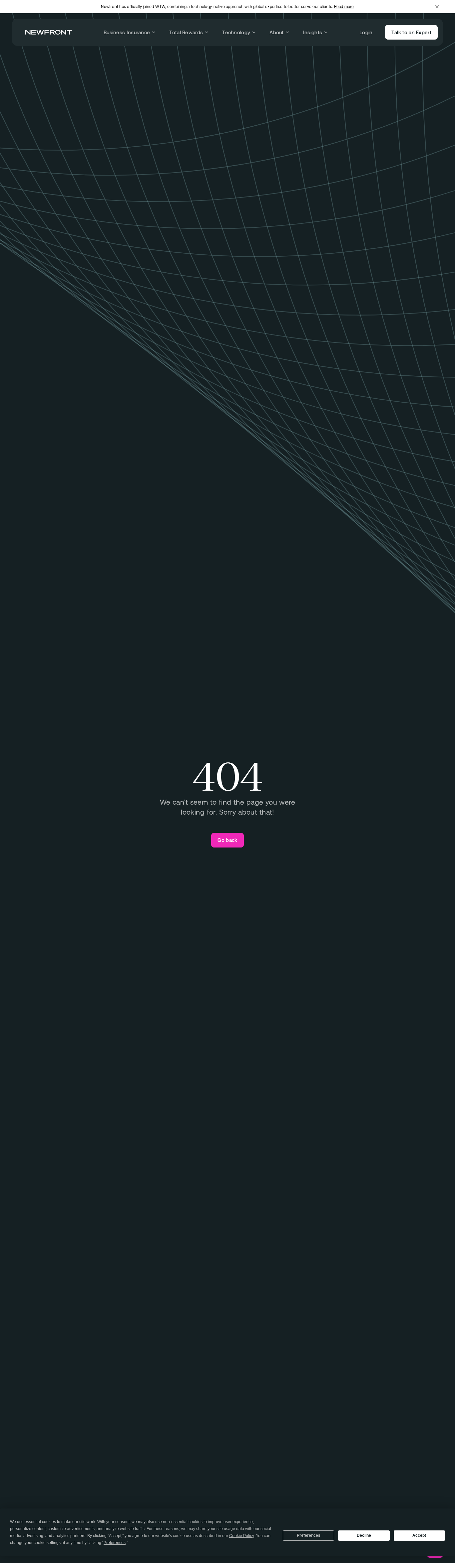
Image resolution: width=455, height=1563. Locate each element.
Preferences (308, 1535)
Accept (419, 1535)
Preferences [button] (115, 1542)
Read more (344, 6)
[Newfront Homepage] (48, 32)
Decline (364, 1535)
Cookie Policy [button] (241, 1535)
